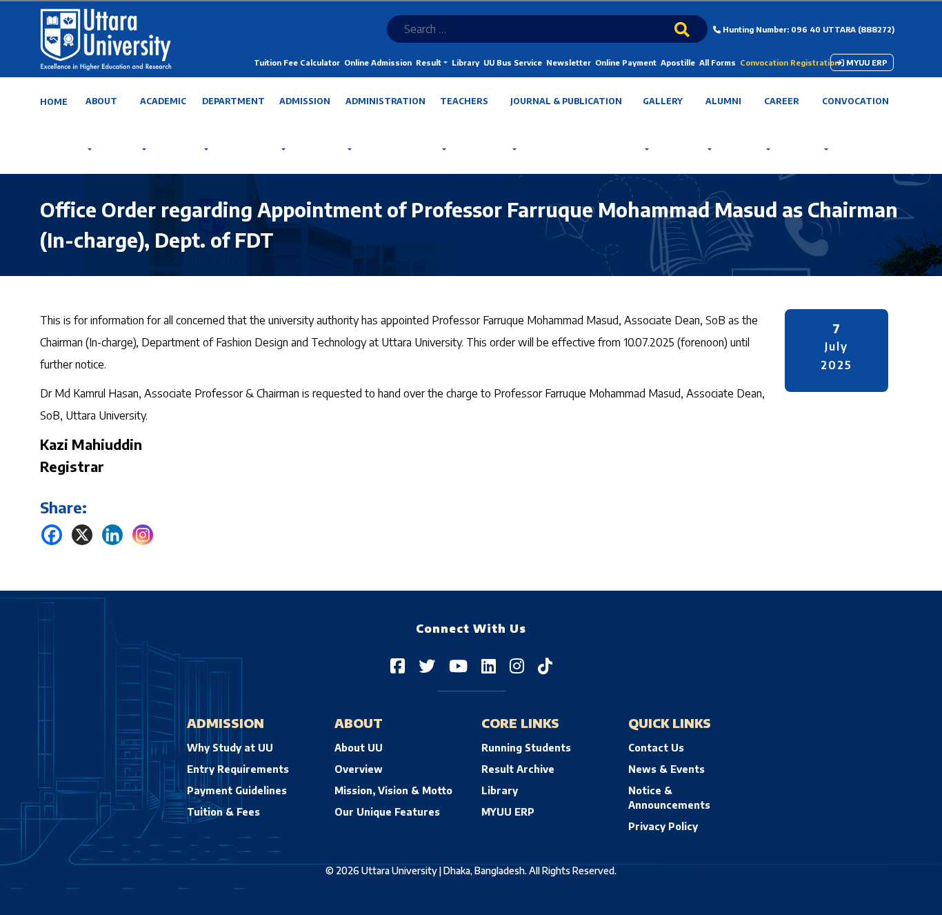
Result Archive (517, 769)
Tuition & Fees (223, 812)
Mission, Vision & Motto (393, 790)
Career (781, 101)
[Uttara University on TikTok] (545, 665)
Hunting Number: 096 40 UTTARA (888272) (807, 29)
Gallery (663, 101)
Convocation (855, 101)
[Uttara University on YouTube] (458, 665)
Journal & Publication (566, 101)
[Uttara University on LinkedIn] (488, 665)
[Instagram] (142, 534)
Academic (163, 101)
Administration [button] (385, 101)
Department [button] (233, 101)
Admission (304, 101)
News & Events (666, 769)
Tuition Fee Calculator (297, 62)
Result (428, 62)
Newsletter (568, 62)
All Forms (717, 62)
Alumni (723, 101)
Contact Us (656, 748)
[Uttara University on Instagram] (517, 665)
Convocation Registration (789, 62)
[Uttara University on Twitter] (427, 665)
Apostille (678, 62)
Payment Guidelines (237, 790)
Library (465, 62)
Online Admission (378, 62)
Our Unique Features (387, 812)
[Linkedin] (112, 534)
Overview (358, 769)
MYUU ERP (866, 62)
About (101, 101)
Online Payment (626, 62)
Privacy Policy (663, 826)
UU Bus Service (512, 62)
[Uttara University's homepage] (106, 38)
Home (54, 102)
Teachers (464, 101)
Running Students (526, 748)
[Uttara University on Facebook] (397, 665)
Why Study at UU (230, 748)
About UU (358, 748)
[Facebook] (51, 534)
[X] (82, 534)
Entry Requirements (238, 769)
